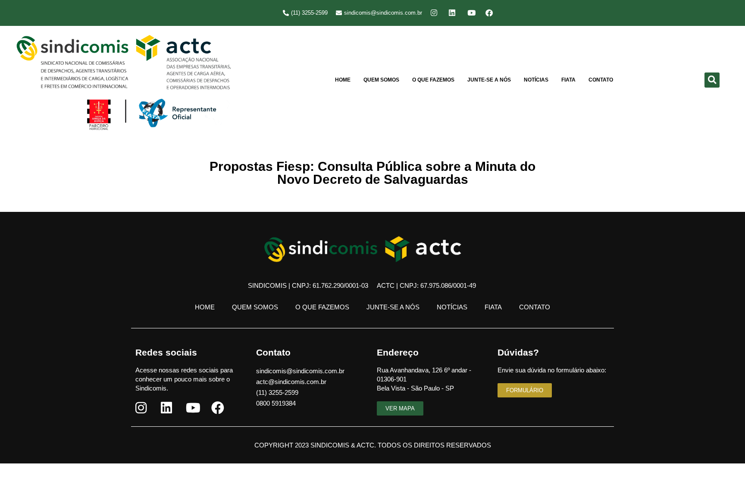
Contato (600, 80)
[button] (712, 80)
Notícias (536, 80)
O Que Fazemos (433, 80)
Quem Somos (381, 80)
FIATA (568, 80)
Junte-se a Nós (489, 80)
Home (343, 80)
